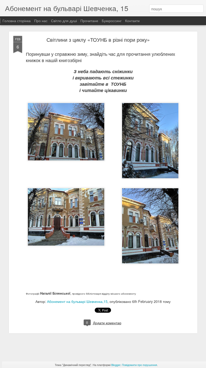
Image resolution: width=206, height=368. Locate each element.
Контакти (132, 20)
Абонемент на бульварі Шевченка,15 (77, 301)
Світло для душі (64, 20)
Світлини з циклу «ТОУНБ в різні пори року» (98, 39)
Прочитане (89, 20)
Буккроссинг (112, 20)
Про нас (41, 20)
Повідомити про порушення (139, 365)
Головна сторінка (17, 20)
